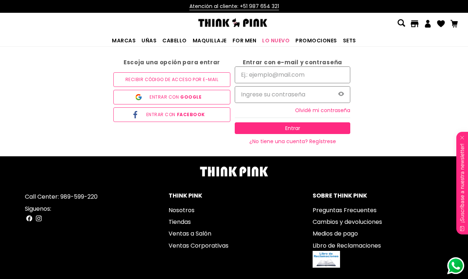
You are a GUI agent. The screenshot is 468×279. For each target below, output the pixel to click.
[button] (401, 23)
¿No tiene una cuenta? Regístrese (292, 141)
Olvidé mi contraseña (322, 110)
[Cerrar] (462, 136)
